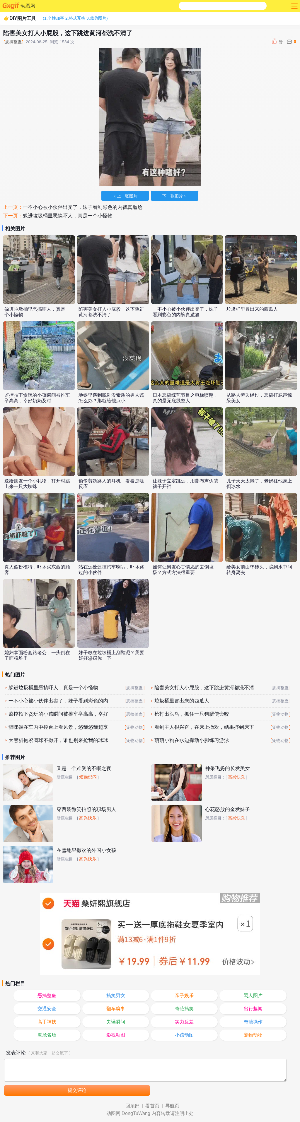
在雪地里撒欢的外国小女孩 (86, 850)
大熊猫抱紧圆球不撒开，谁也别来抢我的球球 (58, 740)
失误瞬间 (115, 1021)
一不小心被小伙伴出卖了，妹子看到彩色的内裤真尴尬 (82, 207)
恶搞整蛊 (13, 42)
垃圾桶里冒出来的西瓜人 (252, 309)
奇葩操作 (253, 1021)
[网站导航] (294, 6)
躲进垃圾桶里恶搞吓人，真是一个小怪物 (67, 216)
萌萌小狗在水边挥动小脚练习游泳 (191, 740)
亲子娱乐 (184, 995)
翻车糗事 (115, 1008)
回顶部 (132, 1105)
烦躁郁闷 (88, 777)
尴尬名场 (47, 1034)
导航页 (172, 1105)
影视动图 (115, 1034)
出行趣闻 (253, 1008)
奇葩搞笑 (184, 1008)
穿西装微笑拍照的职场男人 (86, 809)
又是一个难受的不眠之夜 (84, 768)
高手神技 (47, 1021)
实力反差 (184, 1021)
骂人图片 (253, 995)
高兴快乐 (236, 777)
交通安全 (47, 1008)
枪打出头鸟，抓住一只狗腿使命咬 (191, 714)
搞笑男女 (115, 995)
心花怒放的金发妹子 (227, 809)
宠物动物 (280, 714)
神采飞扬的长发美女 (227, 768)
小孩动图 (184, 1034)
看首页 (152, 1105)
